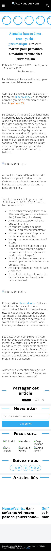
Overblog (27, 548)
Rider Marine (23, 97)
